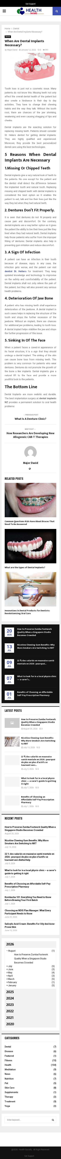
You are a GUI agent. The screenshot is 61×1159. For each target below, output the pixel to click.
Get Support (31, 4)
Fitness (8, 1060)
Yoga (7, 1106)
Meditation (10, 1069)
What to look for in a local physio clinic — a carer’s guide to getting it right (38, 781)
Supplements (11, 1092)
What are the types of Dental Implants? (25, 567)
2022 (10, 1011)
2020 (10, 1024)
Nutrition (9, 1078)
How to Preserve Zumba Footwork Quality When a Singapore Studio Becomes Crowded (34, 632)
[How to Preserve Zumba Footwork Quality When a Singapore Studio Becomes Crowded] (12, 723)
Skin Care (9, 1088)
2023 (10, 1005)
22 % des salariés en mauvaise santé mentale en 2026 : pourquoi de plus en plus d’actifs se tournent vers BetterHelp (29, 857)
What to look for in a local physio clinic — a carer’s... (36, 678)
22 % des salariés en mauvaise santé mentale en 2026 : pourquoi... (35, 662)
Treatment (10, 1101)
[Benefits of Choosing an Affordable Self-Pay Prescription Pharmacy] (12, 800)
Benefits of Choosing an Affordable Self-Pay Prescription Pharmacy (35, 693)
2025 (10, 992)
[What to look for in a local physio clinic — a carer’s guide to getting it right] (12, 782)
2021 (9, 1018)
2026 (10, 944)
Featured (9, 1056)
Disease (9, 1051)
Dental (7, 36)
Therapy (9, 1097)
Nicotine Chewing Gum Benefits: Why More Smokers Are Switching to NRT (36, 646)
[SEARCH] (53, 1120)
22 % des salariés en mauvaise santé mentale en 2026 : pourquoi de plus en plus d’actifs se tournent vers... (38, 761)
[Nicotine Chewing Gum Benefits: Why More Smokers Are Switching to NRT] (12, 741)
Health (8, 1065)
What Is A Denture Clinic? (30, 419)
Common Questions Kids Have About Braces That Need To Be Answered (29, 523)
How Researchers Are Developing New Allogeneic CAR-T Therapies (30, 435)
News (7, 1074)
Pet (6, 1083)
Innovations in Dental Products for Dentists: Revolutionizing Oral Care (27, 612)
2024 (10, 998)
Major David (12, 50)
